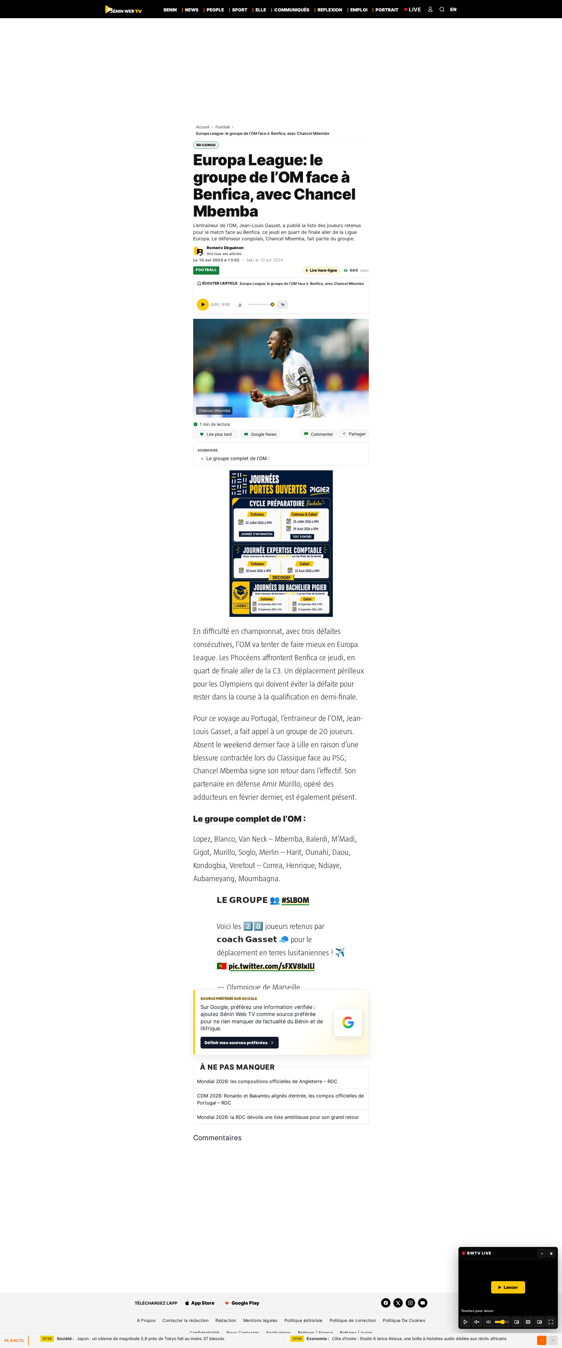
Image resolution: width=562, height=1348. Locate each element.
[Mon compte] (430, 9)
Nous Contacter (243, 1332)
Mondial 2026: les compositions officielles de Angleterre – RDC (267, 1081)
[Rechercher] (442, 9)
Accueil (203, 127)
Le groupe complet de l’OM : (237, 458)
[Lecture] (465, 1322)
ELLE (261, 10)
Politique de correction (353, 1320)
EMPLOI (358, 10)
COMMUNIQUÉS (291, 10)
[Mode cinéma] (528, 1322)
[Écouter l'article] (203, 304)
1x (282, 304)
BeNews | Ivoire (356, 1332)
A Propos (146, 1320)
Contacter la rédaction (185, 1320)
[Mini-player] (517, 1322)
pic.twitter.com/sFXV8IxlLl (272, 966)
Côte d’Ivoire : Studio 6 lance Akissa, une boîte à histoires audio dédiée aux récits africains (407, 1338)
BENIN (170, 10)
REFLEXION (330, 10)
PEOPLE (215, 10)
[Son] (477, 1322)
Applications (278, 1332)
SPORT (239, 10)
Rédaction (225, 1320)
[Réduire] (553, 1340)
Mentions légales (260, 1320)
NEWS (191, 10)
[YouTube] (422, 1303)
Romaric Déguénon (225, 248)
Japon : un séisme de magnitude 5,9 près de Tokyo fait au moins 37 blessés (141, 1338)
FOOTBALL (206, 270)
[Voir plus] (541, 1340)
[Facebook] (385, 1303)
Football (223, 127)
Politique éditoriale (304, 1320)
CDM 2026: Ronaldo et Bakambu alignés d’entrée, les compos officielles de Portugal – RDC (280, 1099)
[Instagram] (410, 1303)
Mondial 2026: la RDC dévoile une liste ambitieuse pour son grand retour (278, 1117)
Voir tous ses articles (224, 253)
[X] (398, 1303)
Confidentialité (205, 1332)
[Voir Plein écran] (551, 1322)
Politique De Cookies (404, 1320)
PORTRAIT (387, 10)
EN (453, 9)
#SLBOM (295, 900)
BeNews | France (315, 1332)
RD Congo (206, 145)
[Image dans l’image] (539, 1322)
